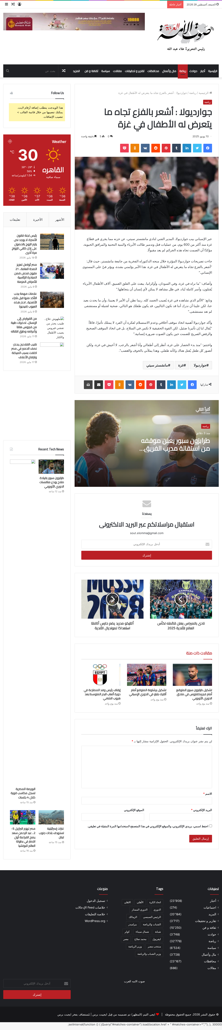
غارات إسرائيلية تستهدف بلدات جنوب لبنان (51, 833)
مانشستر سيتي (157, 365)
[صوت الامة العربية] (185, 36)
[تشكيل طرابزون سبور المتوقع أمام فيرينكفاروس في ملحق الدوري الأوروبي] (192, 675)
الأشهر (59, 219)
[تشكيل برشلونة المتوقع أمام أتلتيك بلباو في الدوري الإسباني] (146, 675)
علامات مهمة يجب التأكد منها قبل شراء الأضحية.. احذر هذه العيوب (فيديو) (24, 300)
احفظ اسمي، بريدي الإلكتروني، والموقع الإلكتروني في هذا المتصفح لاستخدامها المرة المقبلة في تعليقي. (147, 826)
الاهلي (127, 902)
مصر (125, 939)
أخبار (202, 71)
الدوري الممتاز (139, 909)
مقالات (117, 71)
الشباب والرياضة (152, 924)
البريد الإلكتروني (201, 810)
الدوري (157, 909)
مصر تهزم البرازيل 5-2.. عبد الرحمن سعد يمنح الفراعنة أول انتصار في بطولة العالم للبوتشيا (23, 837)
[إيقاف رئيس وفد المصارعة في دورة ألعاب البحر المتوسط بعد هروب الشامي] (101, 675)
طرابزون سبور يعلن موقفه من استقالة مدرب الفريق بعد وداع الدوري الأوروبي (175, 448)
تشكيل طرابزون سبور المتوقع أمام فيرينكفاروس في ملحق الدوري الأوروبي (194, 694)
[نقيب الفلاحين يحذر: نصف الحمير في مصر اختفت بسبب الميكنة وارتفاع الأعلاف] (52, 350)
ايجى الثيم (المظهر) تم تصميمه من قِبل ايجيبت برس (123, 1014)
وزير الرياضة (135, 946)
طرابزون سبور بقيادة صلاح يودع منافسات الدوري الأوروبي (51, 482)
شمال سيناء (142, 931)
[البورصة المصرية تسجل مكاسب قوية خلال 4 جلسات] (22, 622)
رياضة (182, 71)
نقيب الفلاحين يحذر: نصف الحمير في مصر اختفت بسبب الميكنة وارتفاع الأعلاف (24, 351)
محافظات (153, 71)
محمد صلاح (140, 939)
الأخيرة (37, 219)
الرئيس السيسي (152, 917)
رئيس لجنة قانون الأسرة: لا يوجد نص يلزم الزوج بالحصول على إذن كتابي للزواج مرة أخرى (24, 244)
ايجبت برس (64, 1014)
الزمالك (133, 917)
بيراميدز (132, 924)
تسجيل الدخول (96, 900)
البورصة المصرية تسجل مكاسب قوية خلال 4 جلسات (23, 793)
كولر (127, 931)
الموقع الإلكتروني (134, 810)
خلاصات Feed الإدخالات (90, 907)
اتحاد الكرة (155, 902)
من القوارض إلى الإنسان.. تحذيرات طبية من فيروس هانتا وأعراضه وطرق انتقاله (24, 325)
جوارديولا (200, 365)
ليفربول (156, 939)
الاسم (207, 793)
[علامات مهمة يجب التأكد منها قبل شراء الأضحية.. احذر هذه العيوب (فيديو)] (52, 300)
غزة (181, 365)
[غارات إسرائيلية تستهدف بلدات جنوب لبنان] (51, 817)
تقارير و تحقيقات (134, 71)
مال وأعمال (169, 71)
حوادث (193, 71)
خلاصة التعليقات (95, 914)
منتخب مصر (154, 946)
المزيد (76, 71)
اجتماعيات (210, 907)
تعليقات (15, 219)
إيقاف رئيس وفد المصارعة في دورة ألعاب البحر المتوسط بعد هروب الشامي (102, 694)
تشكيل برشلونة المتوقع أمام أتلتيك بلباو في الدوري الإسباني (147, 692)
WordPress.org (95, 921)
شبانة (158, 931)
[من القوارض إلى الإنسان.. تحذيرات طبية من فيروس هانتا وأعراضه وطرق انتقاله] (52, 328)
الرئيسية (212, 71)
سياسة (105, 71)
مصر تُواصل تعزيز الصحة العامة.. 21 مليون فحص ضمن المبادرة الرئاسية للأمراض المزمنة (25, 273)
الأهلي (140, 902)
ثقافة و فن (91, 71)
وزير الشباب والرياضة (149, 953)
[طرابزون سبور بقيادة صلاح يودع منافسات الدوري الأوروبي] (51, 466)
